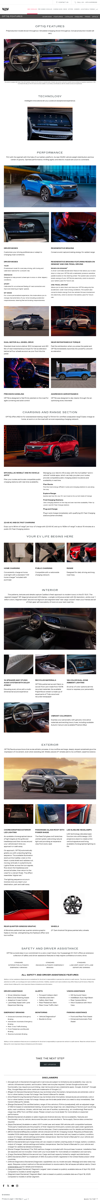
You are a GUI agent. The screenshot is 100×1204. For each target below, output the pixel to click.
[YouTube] (12, 1186)
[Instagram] (17, 1186)
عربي (25, 1199)
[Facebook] (3, 1186)
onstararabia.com (15, 1167)
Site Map (18, 1199)
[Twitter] (8, 1186)
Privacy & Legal (7, 1199)
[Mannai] (5, 9)
